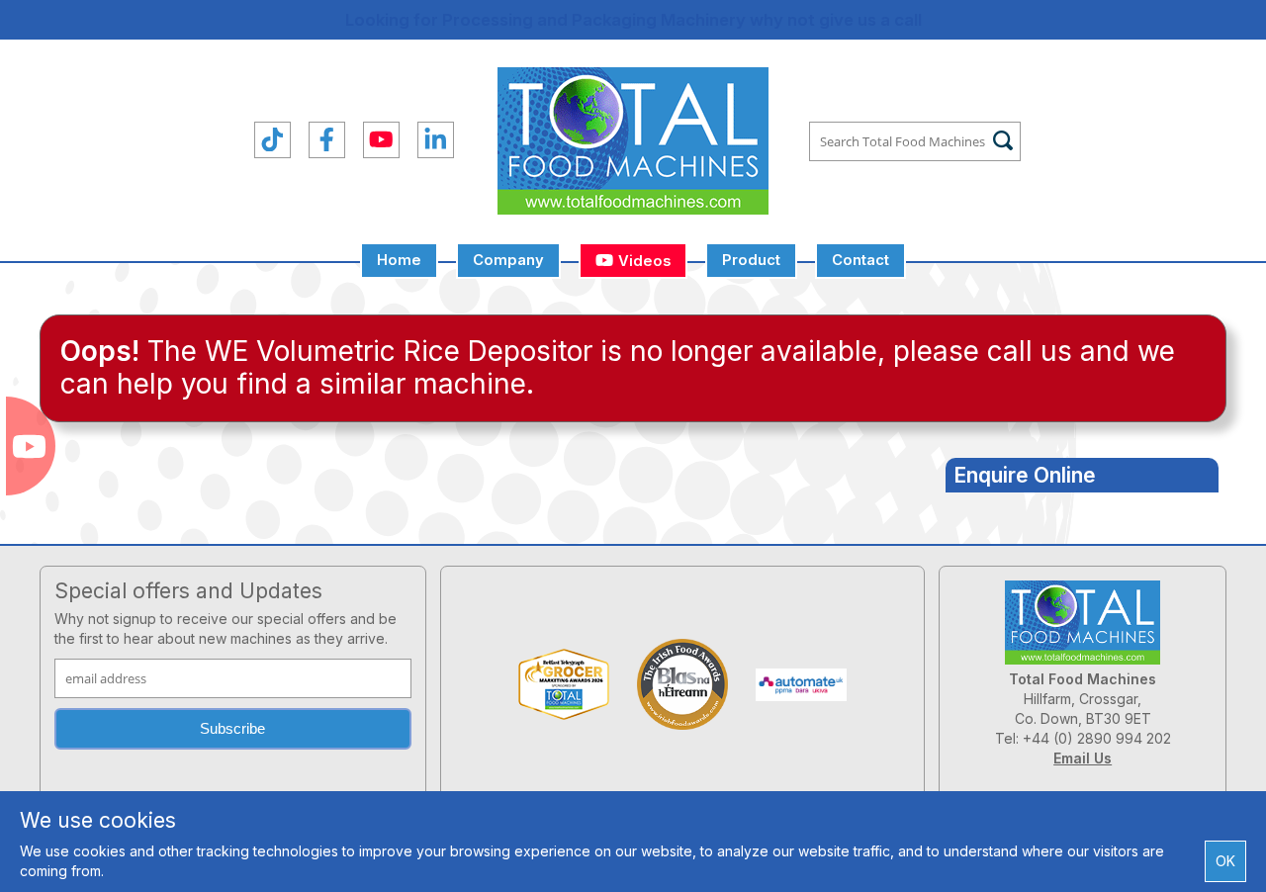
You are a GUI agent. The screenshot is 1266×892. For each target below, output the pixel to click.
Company (508, 260)
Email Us (1082, 758)
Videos (642, 261)
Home (399, 260)
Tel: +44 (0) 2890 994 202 (1083, 738)
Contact (860, 260)
